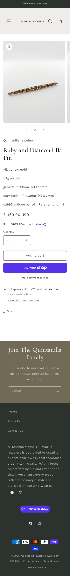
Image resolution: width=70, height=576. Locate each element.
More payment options (35, 277)
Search (12, 412)
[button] (8, 21)
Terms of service (37, 567)
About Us (14, 421)
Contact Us (15, 430)
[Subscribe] (57, 391)
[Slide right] (44, 130)
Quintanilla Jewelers (32, 556)
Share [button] (11, 311)
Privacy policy (31, 561)
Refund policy (52, 561)
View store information (23, 300)
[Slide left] (26, 130)
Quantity (8, 231)
